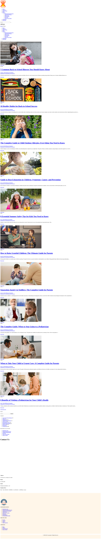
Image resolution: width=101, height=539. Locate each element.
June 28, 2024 (2, 256)
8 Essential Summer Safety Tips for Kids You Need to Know (24, 216)
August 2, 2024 (3, 72)
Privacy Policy (5, 529)
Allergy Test (5, 511)
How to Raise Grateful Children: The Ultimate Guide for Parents (26, 253)
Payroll (4, 519)
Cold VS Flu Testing (6, 512)
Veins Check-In (5, 522)
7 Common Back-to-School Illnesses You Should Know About (25, 69)
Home (1, 26)
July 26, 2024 (2, 109)
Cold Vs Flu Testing (6, 434)
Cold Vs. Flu (5, 421)
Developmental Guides (6, 515)
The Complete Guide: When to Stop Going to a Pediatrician (24, 327)
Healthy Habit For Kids (6, 423)
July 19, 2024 (2, 146)
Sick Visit (4, 433)
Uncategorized (5, 426)
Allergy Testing (5, 435)
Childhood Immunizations (7, 420)
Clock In (4, 520)
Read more (2, 77)
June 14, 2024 (2, 329)
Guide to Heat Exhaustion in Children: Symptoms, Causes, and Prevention (30, 180)
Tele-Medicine (5, 514)
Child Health (5, 419)
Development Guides (6, 422)
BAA (3, 526)
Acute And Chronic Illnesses (7, 417)
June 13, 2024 (2, 366)
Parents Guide (5, 424)
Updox (4, 521)
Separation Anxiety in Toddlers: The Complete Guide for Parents (26, 290)
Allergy (4, 418)
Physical (4, 425)
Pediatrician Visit (5, 430)
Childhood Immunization (7, 432)
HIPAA (4, 527)
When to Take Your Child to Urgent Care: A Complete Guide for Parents (29, 363)
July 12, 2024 (2, 182)
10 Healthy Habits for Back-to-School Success (18, 106)
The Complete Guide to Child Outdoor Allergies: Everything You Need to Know (32, 143)
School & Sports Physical (7, 431)
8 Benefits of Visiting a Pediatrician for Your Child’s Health (24, 400)
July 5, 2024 (2, 219)
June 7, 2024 (2, 403)
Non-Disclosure (5, 528)
